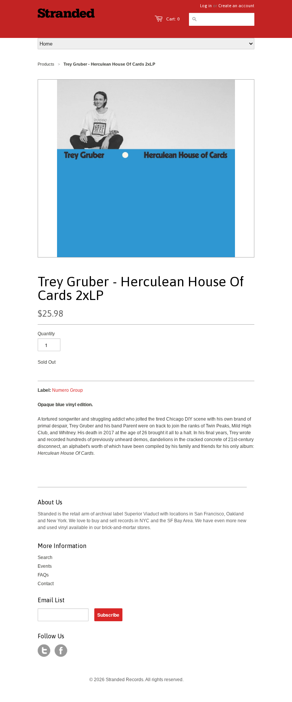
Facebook (60, 650)
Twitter (44, 650)
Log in (206, 5)
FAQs (43, 575)
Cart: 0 (172, 19)
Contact (46, 583)
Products (46, 64)
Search (45, 557)
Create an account (236, 5)
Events (45, 566)
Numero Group (67, 390)
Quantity (46, 333)
